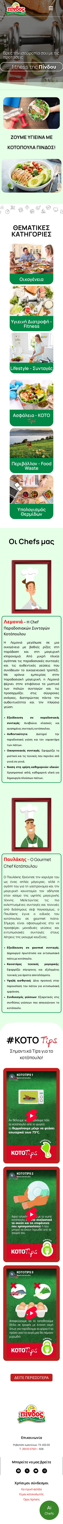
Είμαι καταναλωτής (31, 1494)
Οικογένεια (31, 279)
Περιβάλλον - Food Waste (32, 465)
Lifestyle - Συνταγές (31, 368)
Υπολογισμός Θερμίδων (31, 511)
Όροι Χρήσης (31, 1499)
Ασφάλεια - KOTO (31, 415)
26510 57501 (29, 1449)
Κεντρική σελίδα (31, 1489)
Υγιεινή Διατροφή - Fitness (31, 323)
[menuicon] (50, 8)
